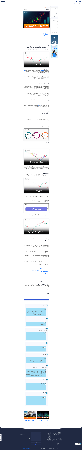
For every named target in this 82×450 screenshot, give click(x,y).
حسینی (45, 304)
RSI (40, 105)
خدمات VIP (43, 1)
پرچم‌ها (34, 236)
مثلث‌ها (32, 236)
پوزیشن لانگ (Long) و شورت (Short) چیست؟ (57, 444)
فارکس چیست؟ (49, 440)
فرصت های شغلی (49, 438)
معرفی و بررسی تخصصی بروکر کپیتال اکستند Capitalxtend (54, 26)
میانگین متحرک (34, 143)
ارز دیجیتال (56, 13)
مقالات (31, 1)
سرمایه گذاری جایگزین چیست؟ (58, 432)
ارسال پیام (36, 299)
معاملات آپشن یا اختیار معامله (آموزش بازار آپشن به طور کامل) (54, 29)
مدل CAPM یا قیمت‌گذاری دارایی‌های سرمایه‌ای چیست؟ (56, 442)
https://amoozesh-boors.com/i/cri (42, 287)
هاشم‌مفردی (44, 379)
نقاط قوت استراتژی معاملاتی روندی (45, 33)
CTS (27, 122)
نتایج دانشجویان (37, 1)
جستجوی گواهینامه (49, 439)
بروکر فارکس (33, 1)
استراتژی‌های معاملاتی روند (45, 34)
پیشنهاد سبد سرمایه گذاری (47, 1)
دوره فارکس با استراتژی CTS (48, 433)
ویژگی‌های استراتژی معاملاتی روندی (45, 32)
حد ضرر (44, 99)
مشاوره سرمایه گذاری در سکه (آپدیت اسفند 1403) (57, 439)
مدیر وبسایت (42, 322)
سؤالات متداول (47, 37)
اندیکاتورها (48, 174)
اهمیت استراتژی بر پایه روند (45, 36)
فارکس (56, 8)
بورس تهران (56, 11)
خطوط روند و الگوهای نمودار (45, 35)
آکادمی (40, 1)
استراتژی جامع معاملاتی (30, 122)
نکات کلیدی (47, 31)
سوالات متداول (49, 437)
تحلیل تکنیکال (42, 70)
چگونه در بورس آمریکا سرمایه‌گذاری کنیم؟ (55, 20)
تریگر (27, 101)
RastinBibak (44, 392)
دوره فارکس (45, 123)
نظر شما (48, 293)
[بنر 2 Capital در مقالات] (54, 51)
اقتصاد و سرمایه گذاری (54, 10)
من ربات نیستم (36, 442)
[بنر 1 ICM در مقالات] (54, 39)
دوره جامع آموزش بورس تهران (48, 434)
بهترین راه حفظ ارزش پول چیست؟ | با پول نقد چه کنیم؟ (57, 435)
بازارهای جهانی (56, 16)
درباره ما (28, 1)
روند (24, 70)
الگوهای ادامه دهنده (39, 236)
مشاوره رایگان (52, 1)
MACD (38, 105)
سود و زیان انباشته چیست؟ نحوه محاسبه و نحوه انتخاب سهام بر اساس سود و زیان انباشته (57, 438)
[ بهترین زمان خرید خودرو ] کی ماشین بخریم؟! (57, 443)
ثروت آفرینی (56, 14)
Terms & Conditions (28, 448)
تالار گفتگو (50, 435)
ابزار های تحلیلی (49, 436)
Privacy (24, 448)
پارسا (45, 328)
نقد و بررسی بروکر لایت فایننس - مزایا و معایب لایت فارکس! (54, 23)
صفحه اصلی (80, 3)
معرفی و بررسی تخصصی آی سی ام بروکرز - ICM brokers (54, 32)
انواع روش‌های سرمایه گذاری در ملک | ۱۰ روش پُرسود (57, 433)
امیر (45, 353)
